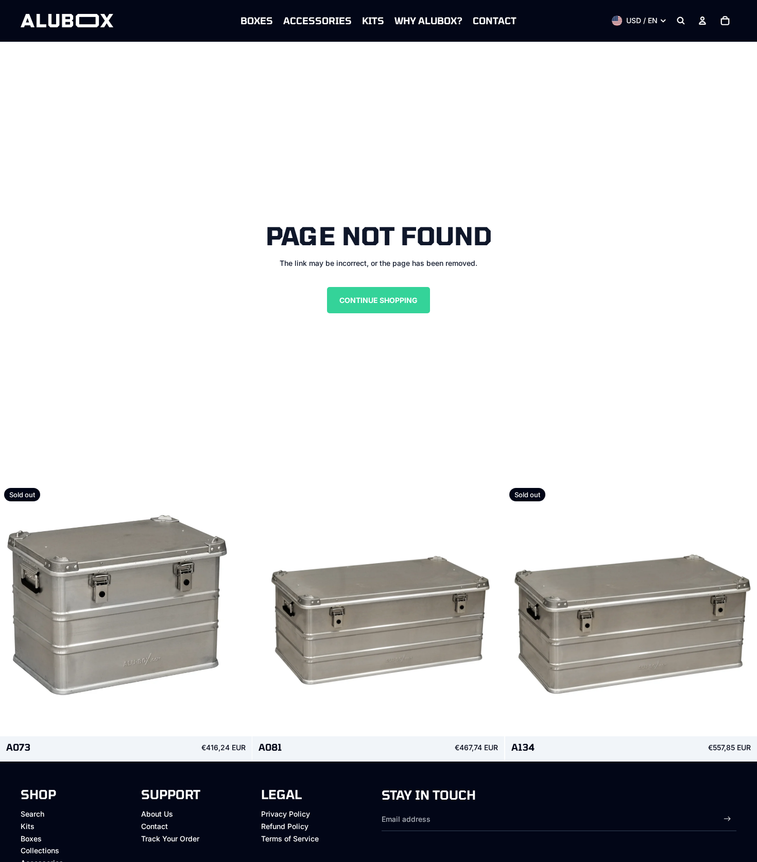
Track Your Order (170, 838)
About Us (157, 813)
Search (32, 813)
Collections (40, 850)
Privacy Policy (285, 813)
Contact (154, 826)
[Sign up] (727, 819)
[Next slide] (236, 610)
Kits (28, 826)
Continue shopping (378, 300)
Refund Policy (284, 826)
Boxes (31, 838)
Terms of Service (290, 838)
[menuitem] (256, 20)
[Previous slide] (15, 610)
